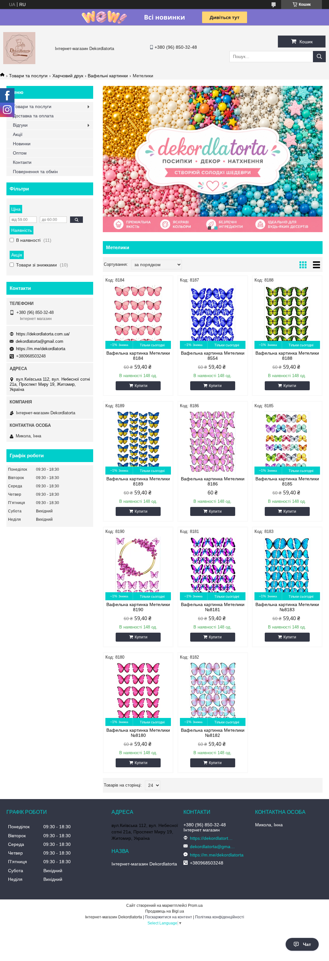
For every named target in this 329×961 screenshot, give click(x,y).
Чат (307, 944)
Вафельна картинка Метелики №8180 (138, 733)
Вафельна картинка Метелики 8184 (138, 355)
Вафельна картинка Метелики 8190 (138, 607)
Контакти (22, 162)
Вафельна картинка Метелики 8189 (138, 481)
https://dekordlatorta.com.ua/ (43, 334)
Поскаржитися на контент (168, 917)
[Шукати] (319, 56)
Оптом (20, 153)
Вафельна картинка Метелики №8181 (213, 607)
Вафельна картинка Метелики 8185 (287, 481)
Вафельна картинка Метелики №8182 (213, 733)
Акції (17, 134)
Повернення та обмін (35, 171)
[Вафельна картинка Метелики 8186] (212, 442)
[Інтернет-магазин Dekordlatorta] (19, 62)
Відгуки (20, 125)
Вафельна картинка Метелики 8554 (213, 355)
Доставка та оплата (33, 115)
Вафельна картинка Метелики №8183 (287, 607)
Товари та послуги (28, 75)
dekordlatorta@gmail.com (39, 341)
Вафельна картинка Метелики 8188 (287, 355)
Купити (141, 386)
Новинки (22, 143)
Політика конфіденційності (219, 917)
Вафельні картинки (108, 75)
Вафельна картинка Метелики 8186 (213, 481)
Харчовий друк (67, 75)
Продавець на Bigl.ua (164, 911)
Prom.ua (195, 905)
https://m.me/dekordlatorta (40, 348)
